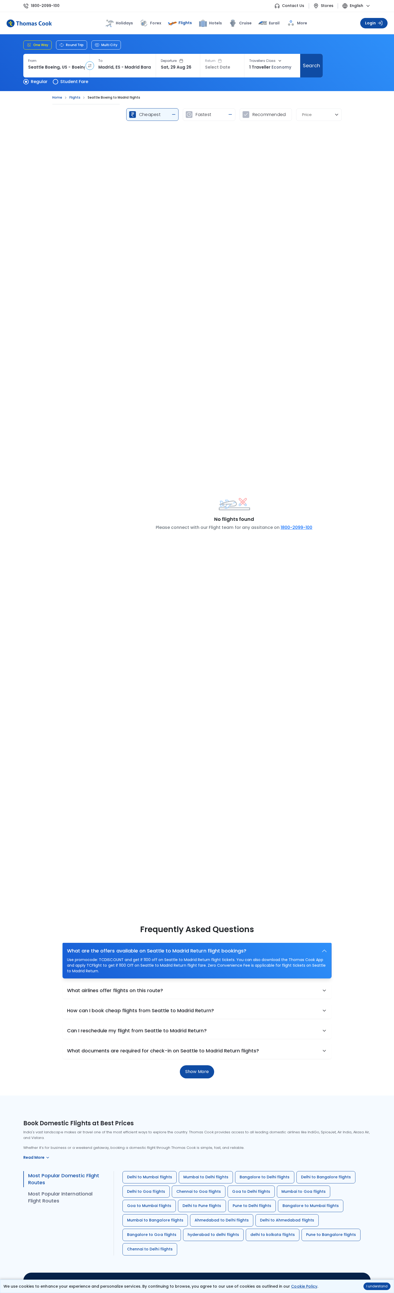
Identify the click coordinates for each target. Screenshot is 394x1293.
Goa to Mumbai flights (149, 1205)
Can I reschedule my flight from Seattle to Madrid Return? (137, 1030)
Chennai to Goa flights (198, 1191)
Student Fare (74, 82)
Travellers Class (262, 61)
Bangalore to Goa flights (151, 1234)
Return (210, 61)
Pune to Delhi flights (252, 1205)
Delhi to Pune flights (202, 1205)
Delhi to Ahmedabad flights (287, 1220)
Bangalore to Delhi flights (265, 1177)
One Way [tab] (40, 45)
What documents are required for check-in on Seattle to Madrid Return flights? (163, 1050)
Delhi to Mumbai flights (149, 1177)
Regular (39, 82)
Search (311, 65)
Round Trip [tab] (75, 45)
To (100, 61)
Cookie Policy (304, 1286)
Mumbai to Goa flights (303, 1191)
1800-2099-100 (45, 5)
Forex (155, 23)
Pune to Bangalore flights (331, 1234)
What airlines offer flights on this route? (115, 990)
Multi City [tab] (109, 45)
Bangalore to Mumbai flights (311, 1205)
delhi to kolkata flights (272, 1234)
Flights (185, 22)
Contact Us (293, 5)
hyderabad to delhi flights (213, 1234)
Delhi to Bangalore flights (326, 1177)
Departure (169, 61)
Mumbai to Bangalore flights (155, 1220)
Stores (327, 5)
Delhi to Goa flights (146, 1191)
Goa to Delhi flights (251, 1191)
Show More (197, 1071)
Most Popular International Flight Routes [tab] (60, 1197)
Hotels (215, 23)
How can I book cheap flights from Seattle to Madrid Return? (140, 1010)
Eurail (274, 23)
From (32, 61)
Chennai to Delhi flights (150, 1249)
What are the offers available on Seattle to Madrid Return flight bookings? (156, 950)
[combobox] (56, 67)
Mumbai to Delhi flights (205, 1177)
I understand (377, 1286)
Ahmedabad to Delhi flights (222, 1220)
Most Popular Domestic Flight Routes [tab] (63, 1179)
